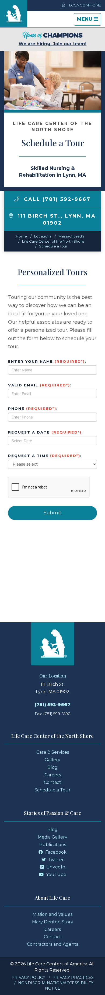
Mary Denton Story (52, 921)
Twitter (55, 859)
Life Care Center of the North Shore (53, 241)
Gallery (52, 759)
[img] (16, 199)
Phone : (33, 408)
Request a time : (45, 455)
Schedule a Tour (53, 246)
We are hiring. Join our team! (52, 43)
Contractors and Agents (52, 944)
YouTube (55, 874)
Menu (89, 21)
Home (21, 236)
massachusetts (71, 236)
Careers (52, 774)
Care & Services (52, 752)
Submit (52, 513)
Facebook (55, 852)
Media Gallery (52, 837)
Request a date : (45, 432)
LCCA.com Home (84, 5)
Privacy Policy (28, 977)
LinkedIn (55, 867)
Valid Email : (40, 385)
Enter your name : (47, 361)
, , (57, 219)
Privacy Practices (73, 977)
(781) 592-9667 (52, 704)
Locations (42, 236)
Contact (52, 782)
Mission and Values (52, 914)
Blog (52, 767)
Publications (52, 844)
